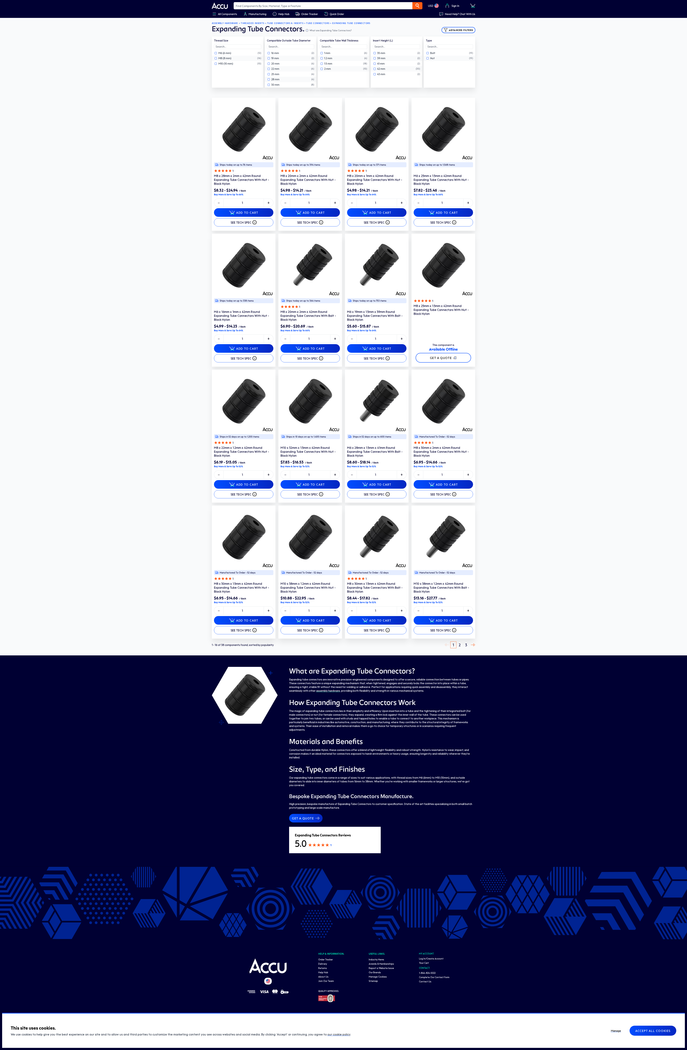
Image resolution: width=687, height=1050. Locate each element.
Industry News (376, 959)
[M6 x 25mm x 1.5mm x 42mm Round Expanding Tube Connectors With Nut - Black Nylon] (443, 129)
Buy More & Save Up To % (228, 194)
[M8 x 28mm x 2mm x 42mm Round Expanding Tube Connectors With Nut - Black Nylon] (244, 129)
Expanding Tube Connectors (351, 23)
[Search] (417, 5)
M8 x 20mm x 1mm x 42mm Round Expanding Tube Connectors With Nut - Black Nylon (374, 179)
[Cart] (472, 5)
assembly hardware (328, 690)
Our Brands (375, 972)
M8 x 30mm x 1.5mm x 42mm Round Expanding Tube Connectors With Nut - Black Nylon (241, 587)
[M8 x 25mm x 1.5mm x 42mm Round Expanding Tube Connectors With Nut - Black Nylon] (443, 265)
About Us (323, 976)
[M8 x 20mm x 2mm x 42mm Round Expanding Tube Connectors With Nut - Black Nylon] (310, 129)
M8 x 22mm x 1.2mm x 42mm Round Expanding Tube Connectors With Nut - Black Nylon (241, 451)
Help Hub (323, 972)
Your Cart (424, 962)
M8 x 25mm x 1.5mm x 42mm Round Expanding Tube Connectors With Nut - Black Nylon (441, 309)
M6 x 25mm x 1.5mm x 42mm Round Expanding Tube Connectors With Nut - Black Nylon (441, 179)
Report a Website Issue (381, 968)
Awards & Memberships (381, 963)
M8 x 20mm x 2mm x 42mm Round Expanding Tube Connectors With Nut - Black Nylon (308, 179)
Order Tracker (325, 959)
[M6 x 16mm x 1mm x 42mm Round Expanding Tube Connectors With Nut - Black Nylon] (244, 265)
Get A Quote (441, 358)
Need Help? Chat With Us (460, 14)
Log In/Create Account (431, 958)
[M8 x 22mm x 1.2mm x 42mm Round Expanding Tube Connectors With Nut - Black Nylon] (244, 401)
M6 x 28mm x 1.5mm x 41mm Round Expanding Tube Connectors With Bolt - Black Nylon (375, 451)
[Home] (268, 965)
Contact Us (425, 981)
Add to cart (247, 212)
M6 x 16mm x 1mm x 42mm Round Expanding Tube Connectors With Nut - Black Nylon (241, 315)
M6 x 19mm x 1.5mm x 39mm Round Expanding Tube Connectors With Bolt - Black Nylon (375, 315)
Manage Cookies (378, 976)
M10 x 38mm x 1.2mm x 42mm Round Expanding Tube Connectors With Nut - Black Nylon (308, 587)
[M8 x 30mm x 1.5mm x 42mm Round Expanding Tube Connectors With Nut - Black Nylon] (244, 537)
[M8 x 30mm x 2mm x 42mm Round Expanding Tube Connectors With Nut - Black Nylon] (443, 401)
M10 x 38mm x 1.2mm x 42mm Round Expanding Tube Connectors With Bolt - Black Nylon (441, 587)
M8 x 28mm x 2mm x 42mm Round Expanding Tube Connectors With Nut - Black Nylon (241, 179)
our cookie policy (338, 1034)
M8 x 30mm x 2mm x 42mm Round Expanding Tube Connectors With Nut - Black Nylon (441, 451)
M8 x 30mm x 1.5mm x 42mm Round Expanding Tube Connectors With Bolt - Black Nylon (375, 587)
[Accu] (220, 6)
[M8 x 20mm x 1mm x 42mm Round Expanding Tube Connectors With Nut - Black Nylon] (377, 129)
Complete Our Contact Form (434, 977)
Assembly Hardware (225, 23)
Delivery (322, 963)
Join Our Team (326, 981)
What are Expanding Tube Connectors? (331, 30)
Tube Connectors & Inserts (285, 23)
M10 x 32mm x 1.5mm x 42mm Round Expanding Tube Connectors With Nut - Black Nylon (308, 451)
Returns (322, 968)
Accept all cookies (653, 1030)
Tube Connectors (317, 23)
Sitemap (373, 981)
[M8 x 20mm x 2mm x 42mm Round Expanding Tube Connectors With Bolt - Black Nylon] (310, 265)
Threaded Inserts (252, 23)
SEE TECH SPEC (241, 222)
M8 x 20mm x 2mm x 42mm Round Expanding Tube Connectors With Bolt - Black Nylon (308, 315)
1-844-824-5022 (427, 972)
